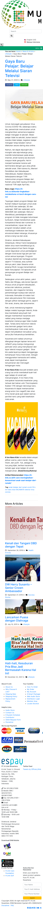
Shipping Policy (11, 696)
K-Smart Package (33, 694)
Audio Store (10, 710)
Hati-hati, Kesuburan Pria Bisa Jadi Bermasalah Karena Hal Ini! (20, 668)
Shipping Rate (11, 694)
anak (11, 487)
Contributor (10, 717)
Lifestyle (8, 54)
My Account (31, 692)
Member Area (32, 701)
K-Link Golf (10, 876)
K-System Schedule (13, 715)
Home (18, 51)
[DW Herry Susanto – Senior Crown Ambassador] (22, 568)
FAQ (12, 905)
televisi (27, 490)
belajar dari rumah (20, 487)
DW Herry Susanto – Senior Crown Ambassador (18, 588)
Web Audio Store (33, 696)
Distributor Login (33, 699)
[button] (37, 48)
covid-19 (30, 487)
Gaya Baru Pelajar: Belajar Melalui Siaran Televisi (19, 68)
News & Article (28, 51)
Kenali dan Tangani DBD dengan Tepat (21, 545)
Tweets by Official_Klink (32, 769)
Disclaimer (9, 722)
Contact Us (10, 713)
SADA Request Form (13, 720)
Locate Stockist (33, 704)
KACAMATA (20, 490)
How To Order (32, 687)
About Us (9, 687)
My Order (30, 689)
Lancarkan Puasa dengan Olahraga (16, 619)
